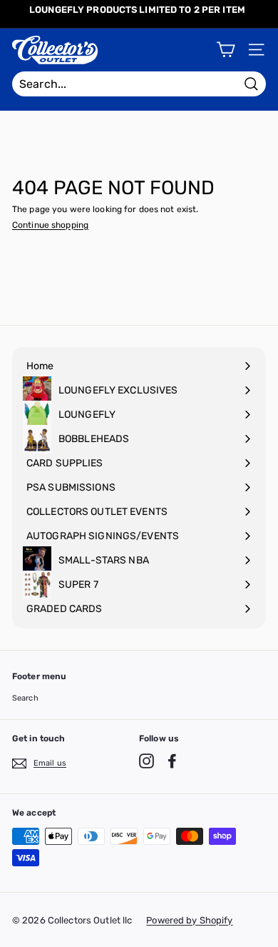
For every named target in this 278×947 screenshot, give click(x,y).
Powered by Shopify (189, 920)
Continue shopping (50, 225)
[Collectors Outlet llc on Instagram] (146, 760)
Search (25, 698)
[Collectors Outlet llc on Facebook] (172, 760)
